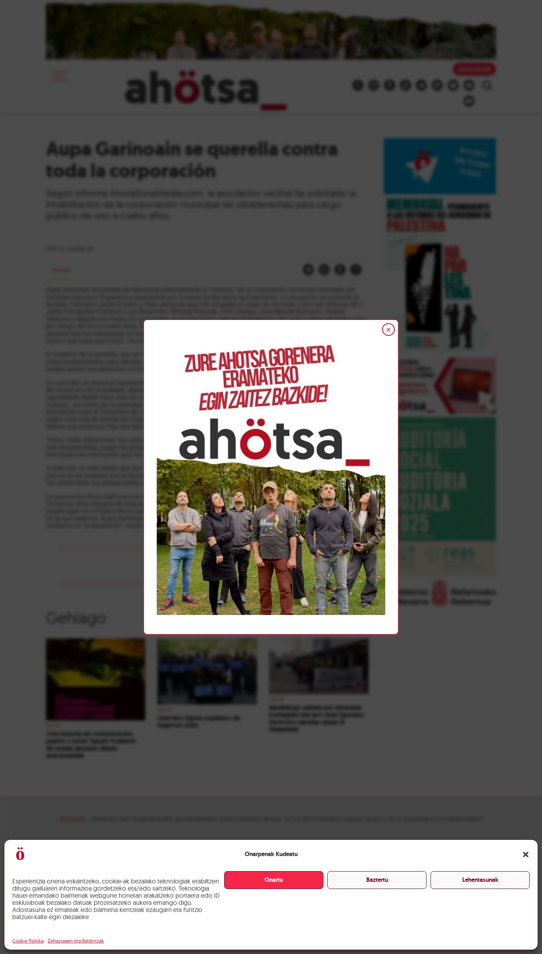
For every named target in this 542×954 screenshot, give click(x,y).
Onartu (274, 880)
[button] (526, 854)
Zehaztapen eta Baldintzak (76, 941)
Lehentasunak (480, 880)
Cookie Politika (28, 941)
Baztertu (377, 880)
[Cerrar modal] (388, 329)
